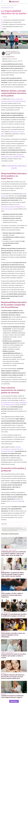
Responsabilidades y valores (7, 7)
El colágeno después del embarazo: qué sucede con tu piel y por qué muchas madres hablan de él (13, 676)
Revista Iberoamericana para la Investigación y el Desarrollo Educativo (13, 207)
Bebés (2, 591)
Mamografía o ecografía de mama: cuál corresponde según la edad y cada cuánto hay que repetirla (12, 574)
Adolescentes (4, 631)
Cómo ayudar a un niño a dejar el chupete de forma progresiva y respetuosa (12, 595)
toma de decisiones (7, 250)
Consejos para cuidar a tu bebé (8, 550)
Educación (3, 5)
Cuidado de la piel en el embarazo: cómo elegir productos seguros (12, 696)
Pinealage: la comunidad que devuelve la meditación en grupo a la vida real (14, 615)
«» (12, 449)
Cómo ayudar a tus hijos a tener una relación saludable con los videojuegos (13, 635)
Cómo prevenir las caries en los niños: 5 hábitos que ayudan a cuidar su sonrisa (13, 655)
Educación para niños (11, 5)
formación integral (17, 501)
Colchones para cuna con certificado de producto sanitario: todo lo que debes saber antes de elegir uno (13, 553)
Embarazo (3, 694)
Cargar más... (14, 701)
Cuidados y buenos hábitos (7, 652)
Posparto (3, 673)
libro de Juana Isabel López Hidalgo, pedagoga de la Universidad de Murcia (14, 402)
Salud (2, 571)
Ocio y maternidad (5, 612)
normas (12, 315)
